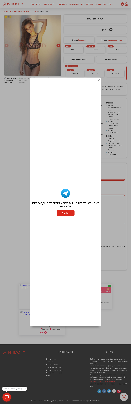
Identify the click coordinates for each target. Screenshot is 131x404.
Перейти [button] (65, 213)
